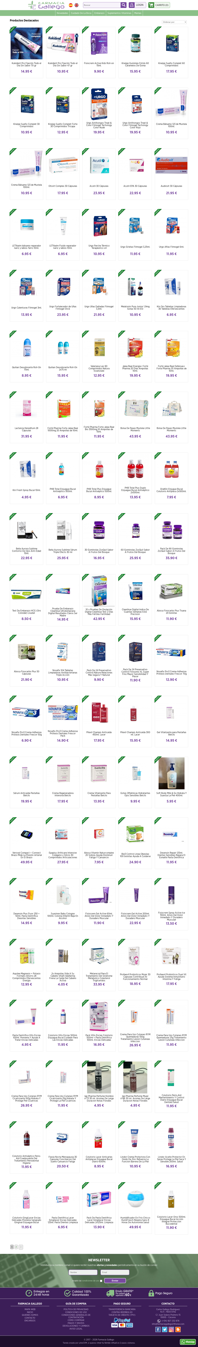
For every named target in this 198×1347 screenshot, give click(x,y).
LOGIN (139, 5)
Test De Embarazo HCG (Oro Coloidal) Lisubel (26, 612)
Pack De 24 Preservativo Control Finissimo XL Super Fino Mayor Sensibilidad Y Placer (135, 673)
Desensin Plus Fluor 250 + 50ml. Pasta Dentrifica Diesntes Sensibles (26, 916)
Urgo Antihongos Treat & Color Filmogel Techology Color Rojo (135, 125)
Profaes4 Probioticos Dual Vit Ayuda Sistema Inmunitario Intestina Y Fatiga (171, 976)
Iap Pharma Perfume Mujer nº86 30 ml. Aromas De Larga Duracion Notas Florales (135, 1098)
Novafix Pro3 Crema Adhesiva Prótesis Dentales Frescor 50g (26, 733)
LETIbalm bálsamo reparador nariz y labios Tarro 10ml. (26, 247)
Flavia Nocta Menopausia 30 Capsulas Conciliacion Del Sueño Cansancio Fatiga (63, 1159)
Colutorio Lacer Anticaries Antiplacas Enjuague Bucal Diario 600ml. (99, 1159)
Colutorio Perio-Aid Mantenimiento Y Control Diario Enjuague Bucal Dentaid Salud (171, 1098)
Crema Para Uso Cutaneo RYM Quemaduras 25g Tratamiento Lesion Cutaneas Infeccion (171, 1037)
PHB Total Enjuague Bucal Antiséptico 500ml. (63, 490)
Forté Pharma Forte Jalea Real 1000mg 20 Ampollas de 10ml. (63, 429)
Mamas (137, 13)
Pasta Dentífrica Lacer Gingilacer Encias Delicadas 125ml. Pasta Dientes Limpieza (63, 1220)
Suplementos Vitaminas (119, 13)
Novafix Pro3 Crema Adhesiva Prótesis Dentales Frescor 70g (171, 672)
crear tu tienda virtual (107, 1343)
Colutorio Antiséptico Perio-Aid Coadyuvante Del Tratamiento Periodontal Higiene (26, 1159)
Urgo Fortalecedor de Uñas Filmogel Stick (62, 307)
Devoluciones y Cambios (76, 1326)
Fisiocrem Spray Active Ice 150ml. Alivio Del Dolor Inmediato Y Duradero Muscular (171, 916)
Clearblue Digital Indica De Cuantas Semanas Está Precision (135, 611)
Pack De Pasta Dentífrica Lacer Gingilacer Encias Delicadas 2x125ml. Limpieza (99, 1220)
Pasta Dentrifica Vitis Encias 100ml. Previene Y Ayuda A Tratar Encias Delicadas (26, 1037)
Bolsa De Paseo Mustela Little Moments (135, 429)
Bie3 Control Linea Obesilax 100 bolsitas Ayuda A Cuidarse (135, 855)
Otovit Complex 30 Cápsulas (63, 186)
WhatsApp (190, 1341)
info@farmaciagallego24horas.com (168, 1324)
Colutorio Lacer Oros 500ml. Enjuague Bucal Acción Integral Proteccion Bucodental (171, 1220)
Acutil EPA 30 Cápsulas (135, 186)
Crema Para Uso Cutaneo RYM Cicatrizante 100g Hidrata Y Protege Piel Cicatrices (26, 1098)
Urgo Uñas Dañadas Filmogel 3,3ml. (99, 307)
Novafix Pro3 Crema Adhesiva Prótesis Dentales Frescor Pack (63, 733)
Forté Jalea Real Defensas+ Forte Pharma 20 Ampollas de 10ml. (172, 368)
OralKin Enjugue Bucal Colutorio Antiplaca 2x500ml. (171, 490)
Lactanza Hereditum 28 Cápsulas (26, 429)
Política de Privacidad (76, 1309)
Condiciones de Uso (76, 1312)
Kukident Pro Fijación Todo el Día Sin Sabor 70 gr (26, 64)
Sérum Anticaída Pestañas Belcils (26, 794)
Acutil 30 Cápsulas (99, 186)
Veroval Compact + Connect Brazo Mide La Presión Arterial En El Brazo (26, 855)
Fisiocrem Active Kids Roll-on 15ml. (99, 64)
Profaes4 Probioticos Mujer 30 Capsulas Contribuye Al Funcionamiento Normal (135, 976)
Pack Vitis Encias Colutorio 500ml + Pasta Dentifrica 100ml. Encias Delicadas (99, 1037)
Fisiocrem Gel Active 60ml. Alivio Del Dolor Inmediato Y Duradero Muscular (99, 916)
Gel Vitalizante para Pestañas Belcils (171, 733)
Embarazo (99, 13)
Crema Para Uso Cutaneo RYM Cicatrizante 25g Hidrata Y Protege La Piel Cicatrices (63, 1098)
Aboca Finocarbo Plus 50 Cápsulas (26, 672)
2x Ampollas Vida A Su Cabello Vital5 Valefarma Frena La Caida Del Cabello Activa (62, 977)
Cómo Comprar (76, 1320)
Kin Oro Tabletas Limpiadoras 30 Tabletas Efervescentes (171, 307)
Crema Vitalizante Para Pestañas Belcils (99, 794)
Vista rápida (26, 43)
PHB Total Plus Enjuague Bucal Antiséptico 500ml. (99, 490)
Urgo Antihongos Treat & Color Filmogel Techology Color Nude (99, 125)
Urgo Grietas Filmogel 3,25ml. (135, 247)
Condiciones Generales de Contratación (76, 1316)
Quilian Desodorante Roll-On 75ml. (26, 368)
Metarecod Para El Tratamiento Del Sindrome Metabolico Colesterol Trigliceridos (99, 977)
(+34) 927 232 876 (170, 1321)
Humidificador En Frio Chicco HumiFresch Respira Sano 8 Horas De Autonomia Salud (135, 1220)
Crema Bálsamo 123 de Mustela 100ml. (171, 125)
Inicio (30, 1312)
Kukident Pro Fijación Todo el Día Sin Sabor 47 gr (63, 64)
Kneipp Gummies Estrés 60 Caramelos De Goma (135, 64)
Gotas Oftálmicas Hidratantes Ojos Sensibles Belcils (135, 794)
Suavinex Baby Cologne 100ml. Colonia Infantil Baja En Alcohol (62, 916)
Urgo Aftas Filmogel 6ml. (171, 247)
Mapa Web (30, 1309)
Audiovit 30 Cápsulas (171, 186)
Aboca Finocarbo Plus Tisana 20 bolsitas (171, 612)
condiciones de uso (90, 1281)
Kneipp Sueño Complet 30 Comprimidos (26, 125)
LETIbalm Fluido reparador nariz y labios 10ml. (62, 247)
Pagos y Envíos (76, 1323)
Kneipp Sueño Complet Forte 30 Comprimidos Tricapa (62, 125)
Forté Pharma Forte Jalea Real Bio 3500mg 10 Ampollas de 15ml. (99, 429)
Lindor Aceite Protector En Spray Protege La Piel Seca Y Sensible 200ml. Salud (171, 1159)
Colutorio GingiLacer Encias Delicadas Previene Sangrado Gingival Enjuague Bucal (26, 1220)
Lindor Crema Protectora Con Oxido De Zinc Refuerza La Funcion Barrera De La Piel (135, 1159)
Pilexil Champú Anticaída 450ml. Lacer (99, 733)
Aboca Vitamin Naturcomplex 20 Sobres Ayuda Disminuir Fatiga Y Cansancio (99, 855)
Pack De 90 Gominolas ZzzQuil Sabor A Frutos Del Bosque (171, 551)
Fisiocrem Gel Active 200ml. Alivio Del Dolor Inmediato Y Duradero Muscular (135, 916)
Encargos (29, 1321)
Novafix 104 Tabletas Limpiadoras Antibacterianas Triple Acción (62, 672)
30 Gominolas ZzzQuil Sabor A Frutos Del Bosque (99, 551)
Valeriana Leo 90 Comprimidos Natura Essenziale (99, 368)
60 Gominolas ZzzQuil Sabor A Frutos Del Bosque (135, 551)
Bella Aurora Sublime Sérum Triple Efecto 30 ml (63, 551)
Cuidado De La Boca (81, 13)
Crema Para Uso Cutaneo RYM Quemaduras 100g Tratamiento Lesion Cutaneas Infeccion (135, 1038)
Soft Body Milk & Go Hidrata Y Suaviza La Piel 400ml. (171, 794)
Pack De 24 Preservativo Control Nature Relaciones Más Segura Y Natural (99, 672)
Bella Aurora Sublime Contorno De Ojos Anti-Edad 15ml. (26, 551)
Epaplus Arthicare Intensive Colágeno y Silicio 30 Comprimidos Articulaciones (62, 855)
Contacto (30, 1318)
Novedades (62, 13)
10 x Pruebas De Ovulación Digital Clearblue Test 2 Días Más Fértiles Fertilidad (99, 611)
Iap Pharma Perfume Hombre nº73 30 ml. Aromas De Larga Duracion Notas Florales (99, 1098)
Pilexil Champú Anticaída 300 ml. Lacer (135, 733)
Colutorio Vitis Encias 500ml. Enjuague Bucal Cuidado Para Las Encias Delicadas (63, 1037)
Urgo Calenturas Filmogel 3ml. (26, 308)
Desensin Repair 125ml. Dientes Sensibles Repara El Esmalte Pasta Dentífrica (171, 855)
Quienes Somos (30, 1315)
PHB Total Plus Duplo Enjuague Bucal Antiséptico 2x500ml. (135, 490)
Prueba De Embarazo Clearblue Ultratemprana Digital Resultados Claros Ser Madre (62, 612)
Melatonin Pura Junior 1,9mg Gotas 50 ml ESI (135, 307)
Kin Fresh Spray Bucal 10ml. (27, 490)
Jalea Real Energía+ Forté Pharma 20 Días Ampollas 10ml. (135, 368)
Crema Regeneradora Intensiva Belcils (62, 794)
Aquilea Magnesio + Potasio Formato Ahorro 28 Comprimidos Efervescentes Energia (26, 977)
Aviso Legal (75, 1329)
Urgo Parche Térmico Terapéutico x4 (99, 247)
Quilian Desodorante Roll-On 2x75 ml (62, 368)
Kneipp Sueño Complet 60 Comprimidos (171, 64)
